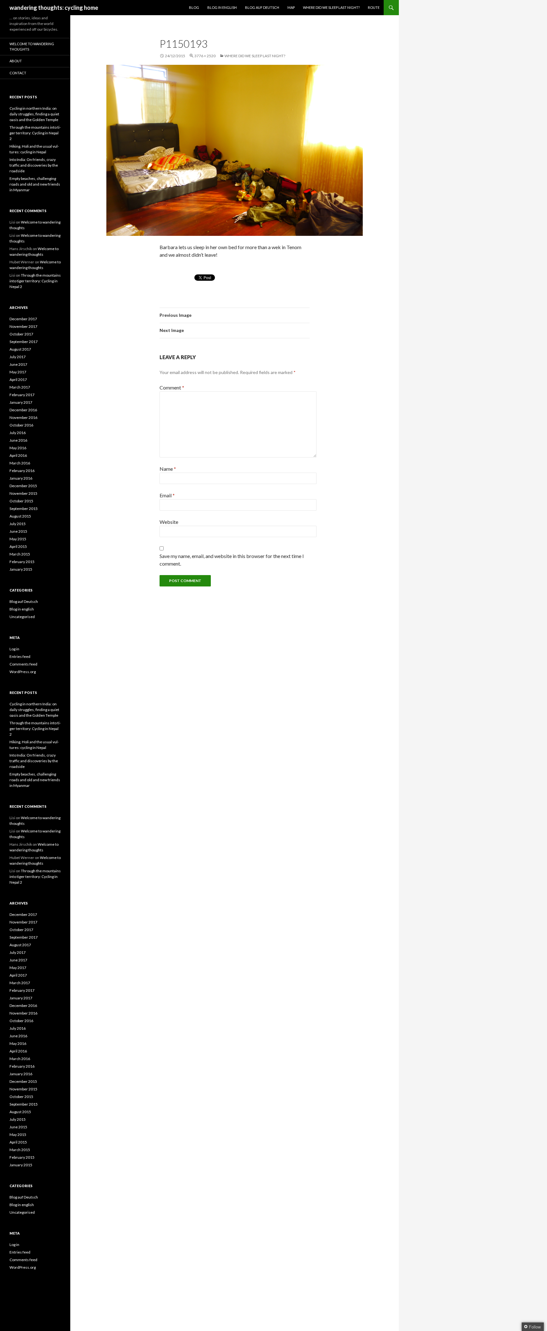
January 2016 (20, 478)
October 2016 (21, 425)
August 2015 (20, 516)
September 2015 (23, 508)
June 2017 (18, 364)
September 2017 (23, 341)
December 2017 (23, 318)
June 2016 (18, 440)
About (15, 61)
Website (169, 522)
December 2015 (23, 485)
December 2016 (23, 410)
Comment (172, 387)
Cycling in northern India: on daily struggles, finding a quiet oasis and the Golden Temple (34, 114)
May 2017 (17, 372)
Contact (17, 73)
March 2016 (19, 463)
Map (291, 7)
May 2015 (17, 539)
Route (374, 7)
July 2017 (17, 356)
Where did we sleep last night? (331, 7)
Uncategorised (22, 616)
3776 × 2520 (205, 55)
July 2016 (17, 432)
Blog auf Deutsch (262, 7)
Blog (194, 7)
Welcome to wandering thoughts (31, 46)
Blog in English (222, 7)
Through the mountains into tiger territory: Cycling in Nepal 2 (35, 133)
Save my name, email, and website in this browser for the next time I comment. (232, 560)
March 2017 (19, 387)
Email (167, 495)
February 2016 (22, 470)
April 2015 (18, 546)
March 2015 (19, 554)
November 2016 (23, 417)
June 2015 (18, 531)
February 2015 (22, 561)
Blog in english (21, 609)
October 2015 (21, 501)
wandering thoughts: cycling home (53, 7)
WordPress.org (22, 671)
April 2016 (18, 455)
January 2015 (20, 569)
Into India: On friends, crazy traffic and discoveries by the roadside (33, 165)
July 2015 (17, 523)
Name (168, 469)
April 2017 (18, 379)
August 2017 (20, 349)
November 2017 (23, 326)
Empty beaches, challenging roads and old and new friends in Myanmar (34, 184)
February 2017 (22, 394)
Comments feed (23, 664)
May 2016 (17, 447)
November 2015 (23, 493)
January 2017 (20, 402)
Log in (14, 649)
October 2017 (21, 334)
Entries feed (19, 656)
